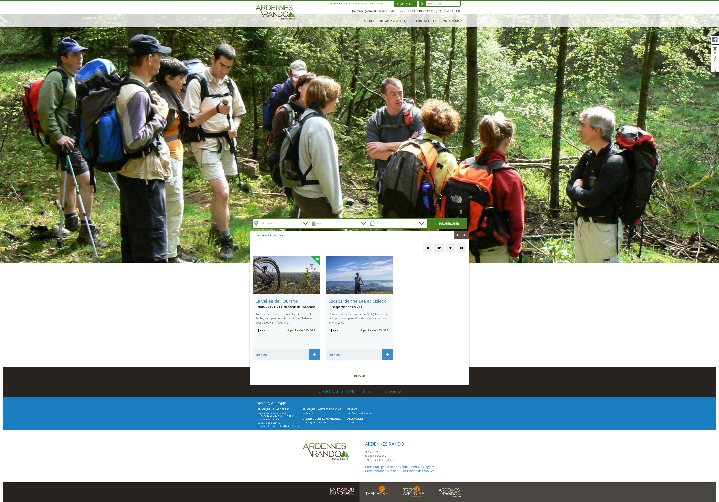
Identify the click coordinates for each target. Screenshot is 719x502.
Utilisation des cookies (418, 471)
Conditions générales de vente (386, 467)
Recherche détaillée (362, 3)
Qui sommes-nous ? (340, 3)
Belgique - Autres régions (321, 409)
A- (457, 235)
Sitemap (392, 471)
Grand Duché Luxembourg (321, 418)
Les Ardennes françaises (360, 412)
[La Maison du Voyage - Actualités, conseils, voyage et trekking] (342, 489)
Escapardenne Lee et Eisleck (272, 412)
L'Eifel (351, 422)
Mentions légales (422, 467)
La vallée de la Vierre (268, 426)
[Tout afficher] (461, 247)
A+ (465, 235)
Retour (359, 375)
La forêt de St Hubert (285, 416)
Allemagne (355, 418)
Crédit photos (374, 471)
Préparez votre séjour (395, 21)
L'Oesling (307, 422)
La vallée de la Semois (269, 422)
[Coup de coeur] (439, 247)
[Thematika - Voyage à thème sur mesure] (377, 491)
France (352, 409)
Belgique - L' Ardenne (273, 409)
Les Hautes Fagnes (289, 426)
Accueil (369, 21)
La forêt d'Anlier (266, 416)
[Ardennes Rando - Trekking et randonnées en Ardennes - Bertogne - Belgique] (277, 11)
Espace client (405, 4)
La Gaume (308, 412)
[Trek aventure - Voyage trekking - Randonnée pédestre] (413, 491)
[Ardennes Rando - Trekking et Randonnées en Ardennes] (328, 451)
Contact (379, 3)
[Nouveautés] (428, 247)
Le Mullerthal (319, 422)
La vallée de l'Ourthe (268, 419)
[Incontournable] (450, 247)
